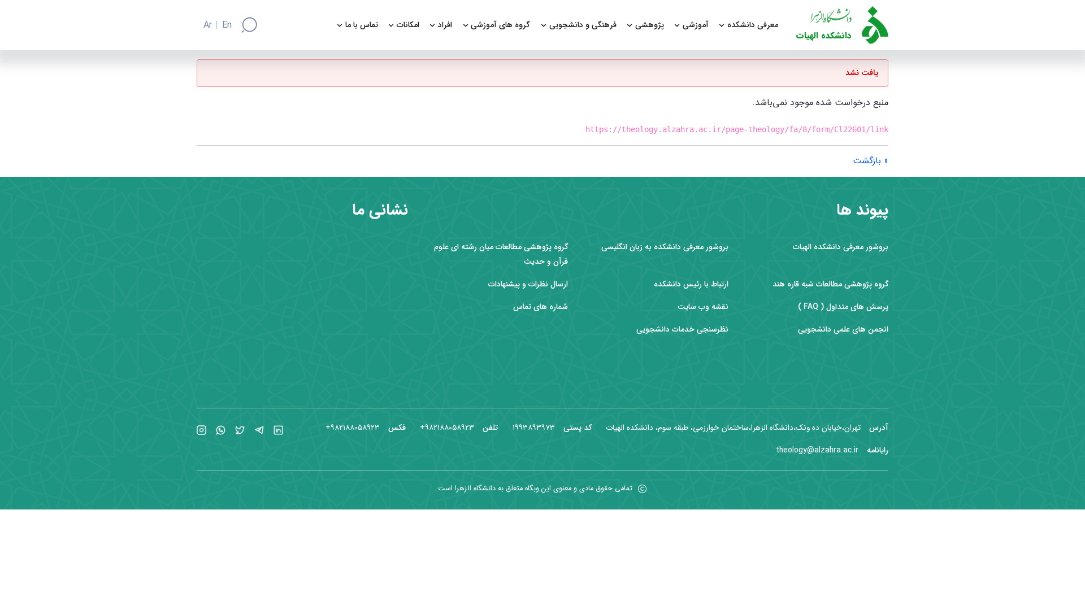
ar (207, 25)
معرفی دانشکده (752, 25)
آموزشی (696, 25)
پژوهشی (649, 25)
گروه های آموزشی (500, 25)
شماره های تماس (540, 307)
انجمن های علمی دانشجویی (843, 330)
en (227, 25)
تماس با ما (361, 25)
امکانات (408, 25)
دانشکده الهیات (824, 35)
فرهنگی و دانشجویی (583, 25)
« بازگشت (870, 161)
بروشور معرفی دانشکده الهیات (840, 247)
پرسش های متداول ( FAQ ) (843, 307)
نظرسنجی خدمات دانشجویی (682, 330)
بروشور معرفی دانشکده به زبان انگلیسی (664, 247)
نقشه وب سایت (703, 307)
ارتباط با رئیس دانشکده (691, 284)
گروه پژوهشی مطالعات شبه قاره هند (830, 284)
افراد (445, 25)
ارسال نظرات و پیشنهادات (528, 284)
